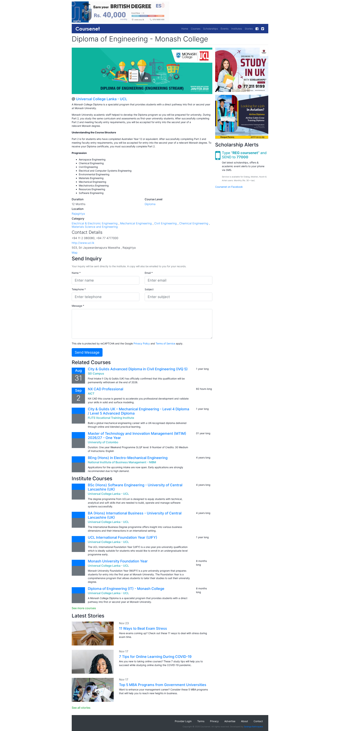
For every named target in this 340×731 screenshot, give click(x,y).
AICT (91, 393)
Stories (249, 28)
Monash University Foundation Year (118, 561)
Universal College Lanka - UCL (101, 99)
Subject (149, 289)
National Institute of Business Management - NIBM (122, 462)
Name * (76, 272)
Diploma (150, 204)
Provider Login (183, 721)
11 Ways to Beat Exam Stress (143, 628)
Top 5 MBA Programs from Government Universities (162, 685)
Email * (149, 272)
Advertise (229, 721)
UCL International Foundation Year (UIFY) (122, 537)
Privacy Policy (142, 343)
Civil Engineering (165, 223)
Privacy (214, 721)
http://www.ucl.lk (83, 243)
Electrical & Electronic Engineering (95, 223)
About (244, 721)
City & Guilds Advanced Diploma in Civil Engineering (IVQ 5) (138, 369)
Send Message (87, 352)
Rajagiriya (78, 213)
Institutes (236, 28)
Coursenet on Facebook (229, 186)
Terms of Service (165, 343)
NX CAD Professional (105, 389)
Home (184, 28)
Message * (78, 305)
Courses (195, 28)
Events (224, 28)
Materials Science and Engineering (95, 226)
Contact (258, 721)
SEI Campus (96, 373)
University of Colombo (103, 442)
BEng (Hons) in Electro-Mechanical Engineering (128, 458)
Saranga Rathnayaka (253, 726)
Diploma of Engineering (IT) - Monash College (126, 588)
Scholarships (210, 28)
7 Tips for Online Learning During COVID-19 (155, 656)
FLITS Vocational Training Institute (111, 418)
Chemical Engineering (193, 223)
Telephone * (79, 289)
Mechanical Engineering (136, 223)
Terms (200, 721)
